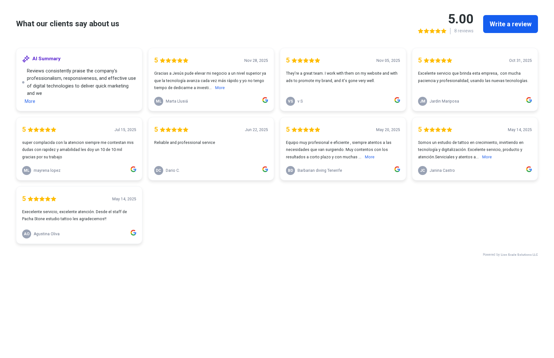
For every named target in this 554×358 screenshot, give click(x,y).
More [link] (30, 101)
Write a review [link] (511, 24)
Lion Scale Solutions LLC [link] (519, 254)
